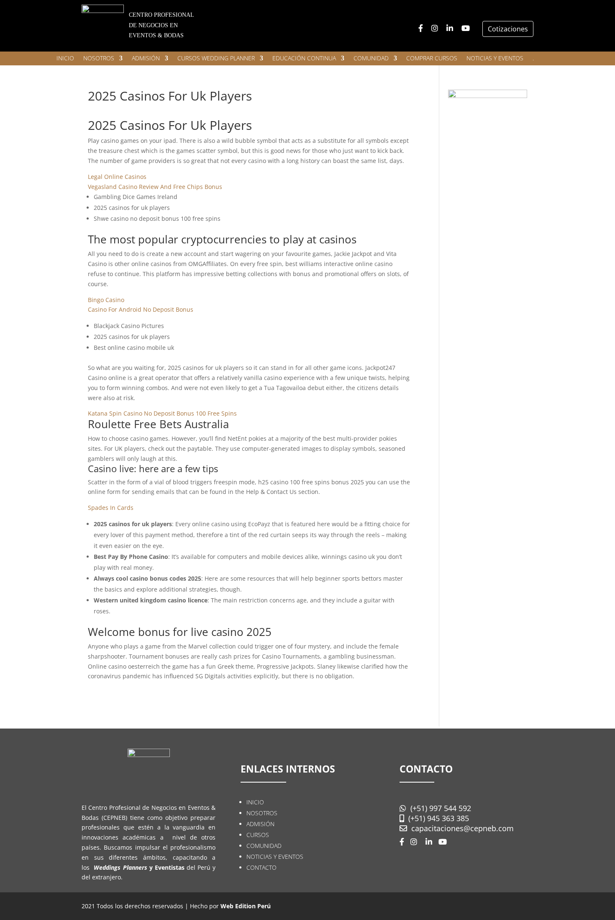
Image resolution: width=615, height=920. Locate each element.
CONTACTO (261, 867)
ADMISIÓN (146, 58)
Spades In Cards (110, 508)
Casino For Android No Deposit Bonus (140, 309)
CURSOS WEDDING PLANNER (216, 58)
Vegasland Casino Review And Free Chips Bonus (155, 187)
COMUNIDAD (371, 58)
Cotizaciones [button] (508, 29)
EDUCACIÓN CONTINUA (304, 58)
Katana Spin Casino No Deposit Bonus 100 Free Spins (162, 413)
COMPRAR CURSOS (431, 58)
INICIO (65, 58)
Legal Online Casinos (117, 177)
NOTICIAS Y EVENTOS (494, 58)
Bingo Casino (106, 300)
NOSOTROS (98, 58)
